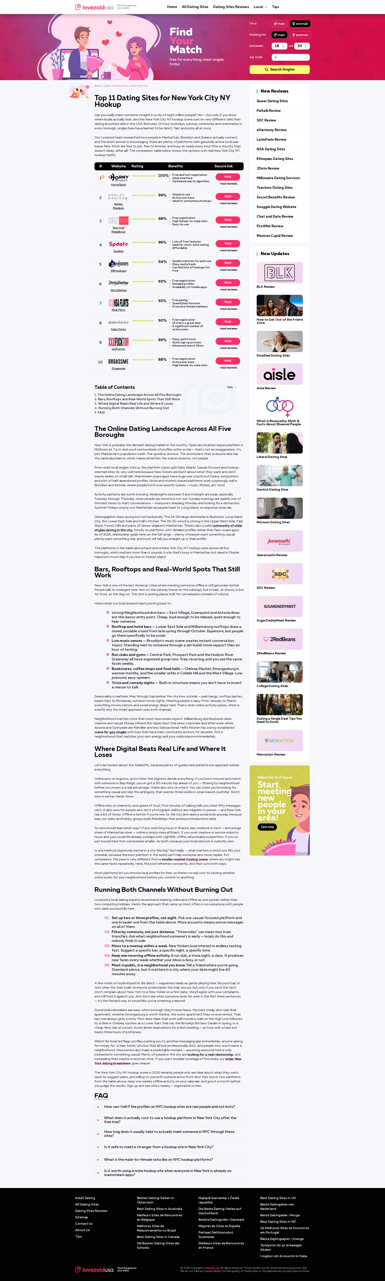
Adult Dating (85, 1198)
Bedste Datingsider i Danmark (221, 1219)
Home (172, 7)
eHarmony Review (272, 130)
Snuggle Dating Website (276, 207)
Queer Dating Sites (272, 101)
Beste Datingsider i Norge (280, 1215)
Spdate (118, 251)
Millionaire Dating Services (278, 178)
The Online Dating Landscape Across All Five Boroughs (139, 395)
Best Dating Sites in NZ (278, 1221)
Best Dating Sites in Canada (158, 1237)
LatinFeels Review (271, 139)
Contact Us (84, 1223)
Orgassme (118, 368)
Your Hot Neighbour (118, 229)
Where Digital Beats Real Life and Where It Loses (135, 403)
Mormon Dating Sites (273, 522)
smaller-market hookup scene (185, 859)
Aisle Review (266, 388)
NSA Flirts (118, 310)
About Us (82, 1230)
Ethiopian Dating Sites (275, 159)
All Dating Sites (195, 7)
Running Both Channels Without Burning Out (133, 408)
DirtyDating (118, 290)
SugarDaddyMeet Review (276, 620)
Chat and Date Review (275, 216)
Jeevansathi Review (272, 555)
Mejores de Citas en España (219, 1226)
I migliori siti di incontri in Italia (283, 1256)
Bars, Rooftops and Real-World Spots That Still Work (139, 399)
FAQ (101, 412)
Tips (275, 7)
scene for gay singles (110, 732)
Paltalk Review (269, 111)
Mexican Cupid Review (275, 236)
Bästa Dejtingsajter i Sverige (282, 1239)
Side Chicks (118, 329)
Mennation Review (271, 754)
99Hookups (118, 271)
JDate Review (268, 168)
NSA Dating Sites (271, 149)
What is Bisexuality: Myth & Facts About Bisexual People (279, 423)
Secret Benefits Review (276, 197)
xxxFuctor (118, 349)
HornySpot (118, 184)
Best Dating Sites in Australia (159, 1209)
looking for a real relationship (210, 1054)
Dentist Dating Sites (272, 489)
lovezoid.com (212, 1268)
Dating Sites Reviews (231, 7)
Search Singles (282, 69)
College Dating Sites (272, 686)
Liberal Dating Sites (272, 457)
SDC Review (266, 120)
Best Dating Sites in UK (278, 1198)
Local (258, 7)
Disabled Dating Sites (273, 355)
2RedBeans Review (271, 653)
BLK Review (266, 287)
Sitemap (81, 1217)
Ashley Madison (118, 206)
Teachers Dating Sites (275, 188)
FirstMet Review (270, 226)
